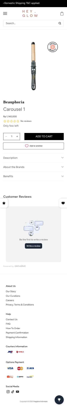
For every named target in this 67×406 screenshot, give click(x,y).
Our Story (11, 291)
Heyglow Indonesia (40, 401)
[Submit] (60, 23)
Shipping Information (16, 337)
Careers (10, 300)
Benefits (8, 176)
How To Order (13, 328)
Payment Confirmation (17, 332)
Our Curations (13, 296)
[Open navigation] (5, 13)
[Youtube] (17, 391)
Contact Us (11, 319)
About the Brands (13, 167)
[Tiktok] (12, 391)
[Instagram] (8, 391)
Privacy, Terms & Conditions (20, 304)
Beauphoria (13, 102)
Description (10, 157)
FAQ (8, 323)
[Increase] (17, 136)
